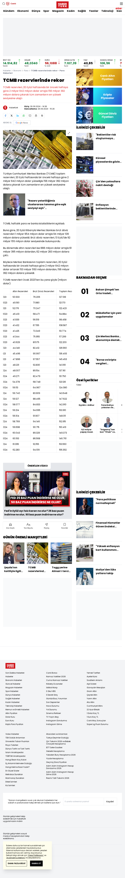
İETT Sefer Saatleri (54, 747)
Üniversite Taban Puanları (17, 741)
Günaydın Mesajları (96, 687)
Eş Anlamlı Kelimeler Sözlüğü (18, 763)
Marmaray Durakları (14, 778)
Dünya (36, 11)
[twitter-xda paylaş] (11, 115)
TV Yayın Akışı (52, 717)
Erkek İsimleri (11, 781)
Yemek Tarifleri (93, 673)
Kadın (71, 11)
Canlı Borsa (51, 673)
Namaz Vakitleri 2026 (56, 676)
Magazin (58, 11)
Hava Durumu (52, 706)
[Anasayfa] (10, 666)
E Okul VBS (51, 691)
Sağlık (82, 11)
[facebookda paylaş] (5, 115)
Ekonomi (23, 11)
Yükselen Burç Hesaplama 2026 (61, 755)
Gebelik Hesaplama (55, 751)
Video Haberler (12, 734)
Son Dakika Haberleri (14, 673)
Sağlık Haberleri (12, 698)
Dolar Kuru (10, 717)
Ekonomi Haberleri (13, 680)
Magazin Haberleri (13, 687)
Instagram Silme (54, 724)
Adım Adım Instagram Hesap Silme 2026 (60, 773)
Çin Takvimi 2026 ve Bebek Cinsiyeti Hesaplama (58, 742)
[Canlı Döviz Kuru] (99, 115)
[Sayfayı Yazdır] (36, 115)
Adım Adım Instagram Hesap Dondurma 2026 (60, 767)
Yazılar (93, 11)
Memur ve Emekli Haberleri (17, 709)
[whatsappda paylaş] (23, 115)
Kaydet (110, 801)
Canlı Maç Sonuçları (96, 720)
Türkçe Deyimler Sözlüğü (57, 737)
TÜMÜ (78, 385)
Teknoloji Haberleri (13, 706)
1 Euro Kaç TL (92, 717)
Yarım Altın (92, 698)
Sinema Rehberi (53, 713)
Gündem (8, 11)
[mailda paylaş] (29, 115)
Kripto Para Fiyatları (14, 724)
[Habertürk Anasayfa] (62, 4)
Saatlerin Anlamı (94, 680)
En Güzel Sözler (12, 770)
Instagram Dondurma (56, 720)
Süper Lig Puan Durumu (97, 724)
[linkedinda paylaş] (17, 115)
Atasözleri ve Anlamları (56, 734)
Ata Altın (90, 702)
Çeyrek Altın (92, 695)
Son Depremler (53, 702)
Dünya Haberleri (12, 695)
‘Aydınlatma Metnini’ (15, 857)
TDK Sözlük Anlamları (15, 737)
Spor (46, 11)
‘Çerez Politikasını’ (36, 855)
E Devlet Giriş (52, 695)
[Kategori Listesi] (121, 3)
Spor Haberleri (11, 691)
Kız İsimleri (10, 785)
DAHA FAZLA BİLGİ (16, 863)
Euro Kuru (9, 720)
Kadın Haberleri (12, 702)
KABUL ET (36, 863)
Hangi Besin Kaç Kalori (15, 759)
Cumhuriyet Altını (95, 706)
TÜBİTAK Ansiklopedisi (15, 756)
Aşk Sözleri (91, 684)
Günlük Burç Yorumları (56, 698)
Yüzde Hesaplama (54, 758)
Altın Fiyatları (11, 713)
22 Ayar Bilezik (93, 709)
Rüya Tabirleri (11, 745)
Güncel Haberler (12, 684)
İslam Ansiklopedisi (14, 752)
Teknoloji (107, 11)
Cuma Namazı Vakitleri (57, 680)
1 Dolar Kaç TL (93, 713)
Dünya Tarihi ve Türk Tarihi (17, 748)
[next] (70, 558)
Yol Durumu (51, 709)
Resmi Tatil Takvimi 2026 (57, 778)
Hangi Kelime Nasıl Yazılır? (17, 767)
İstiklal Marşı (51, 687)
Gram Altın (92, 691)
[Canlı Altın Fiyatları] (99, 77)
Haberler (7, 70)
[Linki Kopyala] (42, 115)
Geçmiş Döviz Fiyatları (56, 762)
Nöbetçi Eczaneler (54, 684)
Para (26, 70)
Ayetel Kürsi (92, 676)
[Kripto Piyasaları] (99, 96)
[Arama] (3, 3)
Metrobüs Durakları (14, 774)
